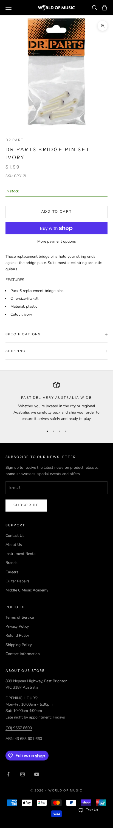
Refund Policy (17, 635)
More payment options (56, 241)
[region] (56, 402)
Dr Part (14, 140)
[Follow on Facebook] (8, 774)
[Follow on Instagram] (22, 774)
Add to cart (56, 211)
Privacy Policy (17, 626)
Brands (11, 562)
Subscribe (26, 505)
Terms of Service (19, 617)
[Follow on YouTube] (36, 774)
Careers (11, 572)
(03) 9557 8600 (18, 728)
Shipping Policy (18, 644)
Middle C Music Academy (26, 590)
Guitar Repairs (17, 581)
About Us (13, 544)
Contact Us (14, 535)
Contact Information (22, 653)
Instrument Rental (20, 553)
